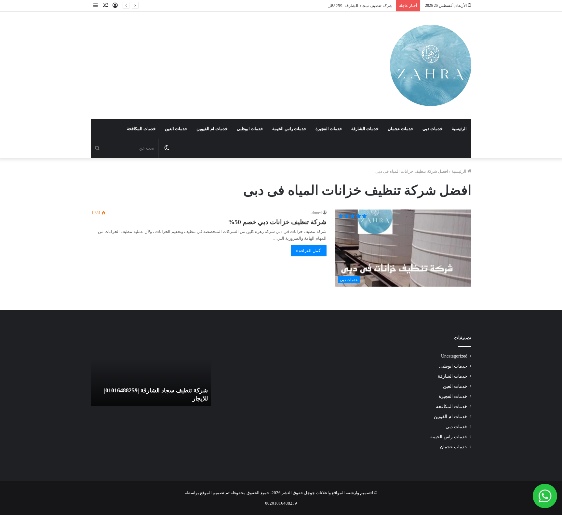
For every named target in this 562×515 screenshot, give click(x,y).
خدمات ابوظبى (250, 128)
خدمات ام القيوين (212, 128)
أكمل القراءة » (309, 250)
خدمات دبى (432, 128)
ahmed (317, 212)
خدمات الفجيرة (328, 128)
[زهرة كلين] (430, 65)
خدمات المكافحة (141, 128)
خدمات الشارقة (365, 128)
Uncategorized (454, 356)
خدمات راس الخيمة (289, 128)
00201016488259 (281, 503)
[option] (151, 370)
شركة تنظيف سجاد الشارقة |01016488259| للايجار (348, 5)
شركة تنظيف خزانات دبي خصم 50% (277, 221)
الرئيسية (459, 128)
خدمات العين (176, 128)
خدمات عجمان (400, 128)
